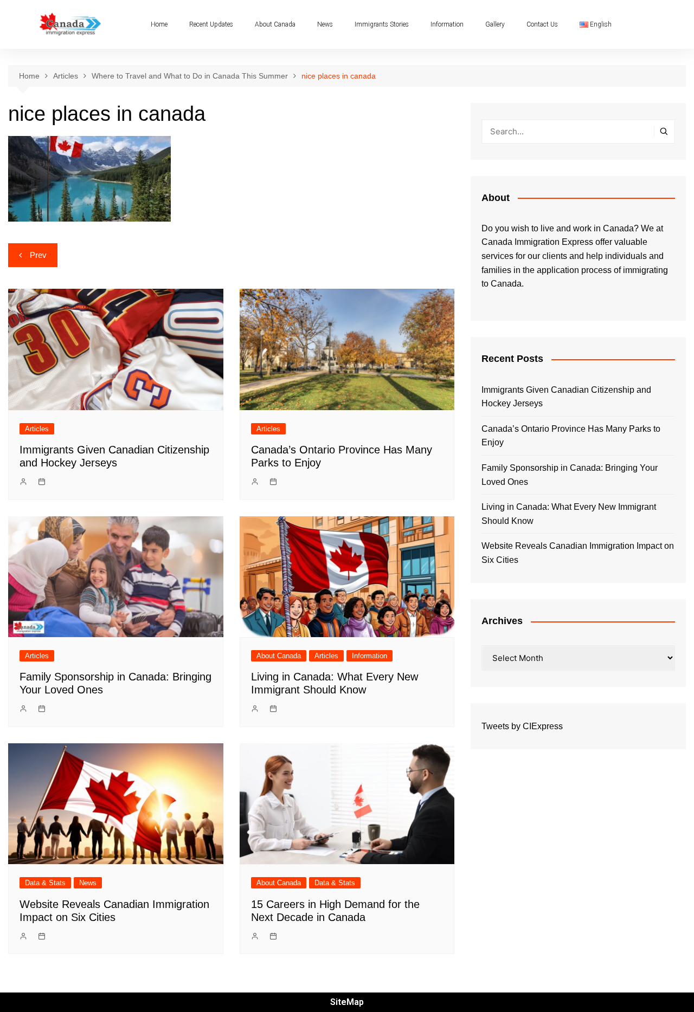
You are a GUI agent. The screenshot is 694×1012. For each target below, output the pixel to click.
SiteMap (347, 1002)
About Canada (275, 24)
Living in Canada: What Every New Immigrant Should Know (568, 514)
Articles (37, 429)
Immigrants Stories (382, 24)
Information (447, 24)
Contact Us (542, 24)
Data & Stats (45, 883)
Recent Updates (211, 24)
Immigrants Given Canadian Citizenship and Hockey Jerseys (566, 396)
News (325, 24)
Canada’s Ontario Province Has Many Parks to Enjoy (570, 435)
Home (159, 24)
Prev (38, 255)
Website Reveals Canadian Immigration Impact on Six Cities (577, 553)
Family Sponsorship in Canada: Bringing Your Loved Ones (569, 474)
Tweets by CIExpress (522, 726)
